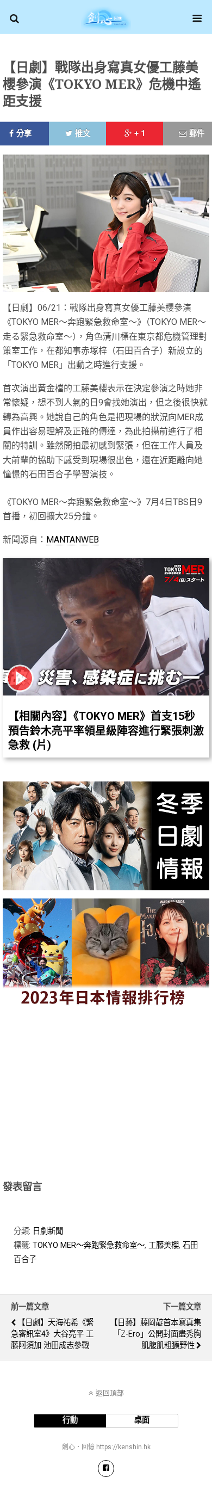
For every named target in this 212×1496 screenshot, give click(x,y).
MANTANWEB (72, 539)
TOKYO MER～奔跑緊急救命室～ (89, 1245)
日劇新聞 (48, 1231)
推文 (82, 133)
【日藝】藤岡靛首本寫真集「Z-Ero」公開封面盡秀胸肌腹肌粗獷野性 (155, 1334)
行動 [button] (70, 1420)
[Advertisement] (106, 1091)
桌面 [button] (141, 1420)
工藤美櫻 (163, 1245)
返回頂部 (110, 1393)
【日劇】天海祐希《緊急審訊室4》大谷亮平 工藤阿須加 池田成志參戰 (52, 1334)
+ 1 (139, 133)
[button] (14, 18)
